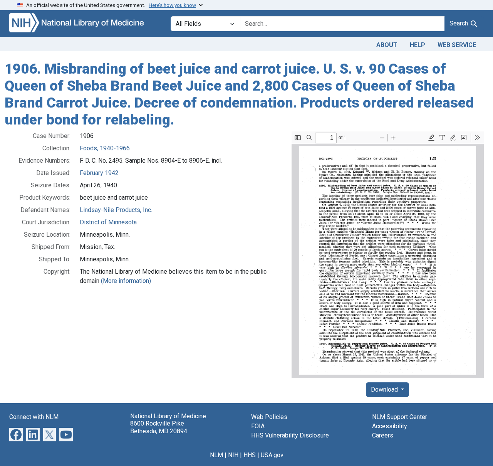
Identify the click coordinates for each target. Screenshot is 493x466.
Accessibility (389, 426)
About (386, 45)
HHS (249, 455)
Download (385, 389)
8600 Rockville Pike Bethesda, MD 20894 (158, 427)
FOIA (258, 426)
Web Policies (269, 417)
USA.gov (272, 455)
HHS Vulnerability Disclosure (290, 435)
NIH (233, 455)
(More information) (126, 280)
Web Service (457, 45)
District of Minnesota (108, 222)
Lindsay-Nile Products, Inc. (116, 210)
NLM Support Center (399, 417)
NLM (216, 455)
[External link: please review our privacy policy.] (16, 434)
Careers (382, 435)
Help (417, 45)
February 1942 (99, 173)
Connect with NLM (34, 417)
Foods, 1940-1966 (105, 148)
